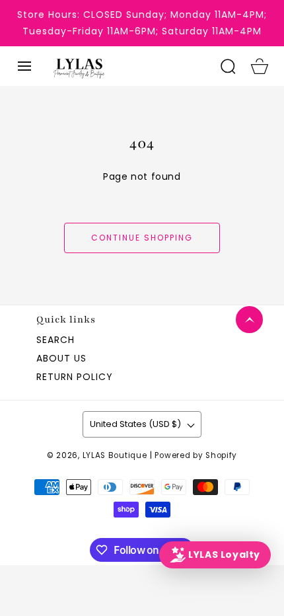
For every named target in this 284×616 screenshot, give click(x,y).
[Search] (227, 66)
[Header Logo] (128, 66)
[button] (24, 66)
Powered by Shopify (196, 455)
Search (55, 339)
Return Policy (74, 376)
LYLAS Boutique (115, 455)
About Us (61, 358)
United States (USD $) (135, 424)
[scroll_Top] (249, 319)
